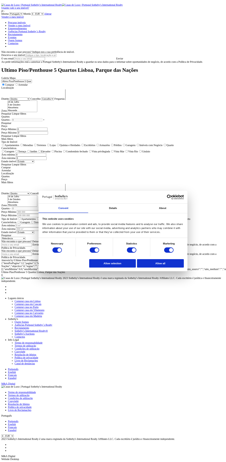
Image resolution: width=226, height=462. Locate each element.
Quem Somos (15, 40)
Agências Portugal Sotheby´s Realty (27, 31)
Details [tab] (113, 207)
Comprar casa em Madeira (28, 316)
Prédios (118, 145)
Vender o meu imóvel (12, 17)
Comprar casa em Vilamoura (29, 310)
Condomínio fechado (77, 151)
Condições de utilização (27, 348)
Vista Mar (119, 151)
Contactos (13, 43)
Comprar (9, 84)
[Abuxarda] (22, 110)
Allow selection (112, 263)
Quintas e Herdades (70, 145)
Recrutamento (15, 34)
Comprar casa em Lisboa (28, 301)
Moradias (28, 145)
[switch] (94, 250)
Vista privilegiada (101, 151)
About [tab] (162, 207)
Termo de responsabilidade (29, 342)
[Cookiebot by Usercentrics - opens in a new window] (169, 197)
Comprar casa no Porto (27, 307)
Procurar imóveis (17, 22)
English (12, 372)
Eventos (12, 37)
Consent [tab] (63, 207)
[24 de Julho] (22, 102)
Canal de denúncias (25, 363)
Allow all (160, 263)
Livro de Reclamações (26, 360)
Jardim (33, 151)
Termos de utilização (25, 345)
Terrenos (41, 145)
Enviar (119, 58)
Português (13, 369)
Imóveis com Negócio (150, 145)
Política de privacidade (26, 357)
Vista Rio (133, 151)
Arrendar (23, 84)
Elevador (45, 151)
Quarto (170, 145)
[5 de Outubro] (22, 104)
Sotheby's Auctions (25, 333)
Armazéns (104, 145)
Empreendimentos (17, 28)
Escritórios (89, 145)
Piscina (58, 151)
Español (12, 378)
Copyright (20, 351)
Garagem (9, 151)
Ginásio (146, 151)
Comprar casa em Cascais (28, 304)
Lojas (53, 145)
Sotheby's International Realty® (31, 330)
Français (12, 375)
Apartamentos (12, 145)
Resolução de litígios (25, 354)
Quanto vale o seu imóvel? (15, 7)
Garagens (131, 145)
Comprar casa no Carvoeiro (29, 313)
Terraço (22, 151)
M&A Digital (8, 383)
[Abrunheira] (22, 107)
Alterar (47, 13)
